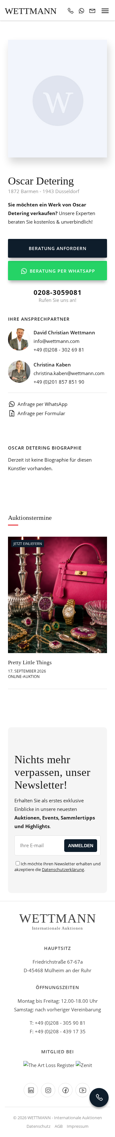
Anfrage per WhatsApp (42, 404)
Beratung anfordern (58, 248)
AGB (59, 1126)
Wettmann (31, 11)
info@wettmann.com (57, 341)
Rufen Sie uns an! (58, 295)
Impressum (77, 1126)
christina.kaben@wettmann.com (69, 373)
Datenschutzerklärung (63, 869)
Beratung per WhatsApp (61, 271)
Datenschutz (38, 1126)
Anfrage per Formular (41, 413)
